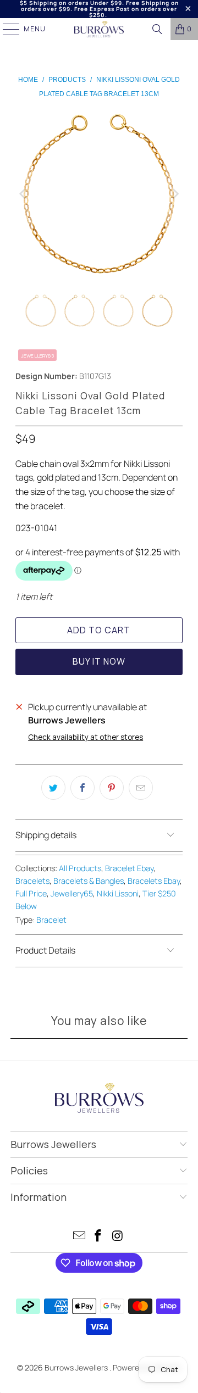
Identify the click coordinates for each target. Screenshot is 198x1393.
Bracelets (32, 881)
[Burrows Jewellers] (99, 29)
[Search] (157, 29)
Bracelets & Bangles (88, 881)
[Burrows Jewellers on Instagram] (117, 1237)
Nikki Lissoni (118, 893)
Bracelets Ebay (154, 881)
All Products (80, 868)
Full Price (31, 893)
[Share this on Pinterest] (112, 788)
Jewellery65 (72, 893)
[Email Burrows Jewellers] (79, 1237)
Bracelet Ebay (129, 868)
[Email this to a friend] (141, 788)
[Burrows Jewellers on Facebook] (98, 1237)
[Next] (174, 193)
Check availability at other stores (85, 737)
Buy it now (99, 661)
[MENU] (6, 29)
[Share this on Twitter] (53, 788)
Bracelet (51, 920)
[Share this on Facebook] (82, 788)
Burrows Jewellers (77, 1367)
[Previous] (23, 193)
